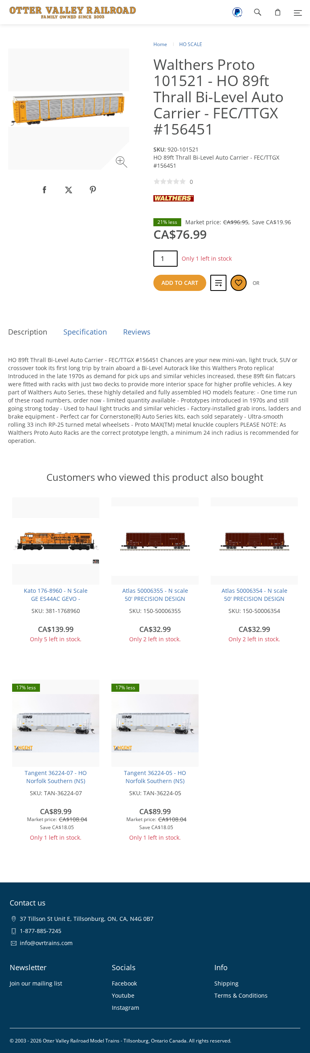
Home (160, 44)
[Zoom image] (122, 163)
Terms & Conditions (241, 995)
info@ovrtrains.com (46, 943)
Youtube (123, 995)
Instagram (125, 1007)
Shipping (226, 983)
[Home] (68, 12)
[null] (44, 190)
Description (27, 332)
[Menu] (298, 12)
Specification (85, 332)
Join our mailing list (36, 983)
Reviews (137, 332)
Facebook (124, 983)
